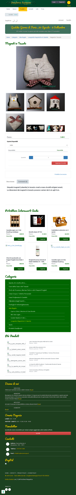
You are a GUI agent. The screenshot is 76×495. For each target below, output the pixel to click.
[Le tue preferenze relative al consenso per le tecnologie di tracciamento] (3, 492)
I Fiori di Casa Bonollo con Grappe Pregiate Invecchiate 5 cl (14, 259)
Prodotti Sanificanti (15, 328)
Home (8, 9)
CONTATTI (13, 473)
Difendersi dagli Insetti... (17, 301)
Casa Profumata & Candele (18, 297)
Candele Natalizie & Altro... (19, 318)
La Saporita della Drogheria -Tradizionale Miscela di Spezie (45, 364)
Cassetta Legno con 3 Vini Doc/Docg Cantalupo (13, 231)
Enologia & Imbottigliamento (19, 304)
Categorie (14, 37)
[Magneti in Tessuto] (38, 68)
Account (60, 20)
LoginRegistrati (58, 2)
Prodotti (22, 9)
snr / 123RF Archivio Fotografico (23, 479)
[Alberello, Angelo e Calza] (55, 128)
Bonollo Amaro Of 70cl (35, 232)
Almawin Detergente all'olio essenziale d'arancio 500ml (44, 358)
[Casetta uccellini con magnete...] (35, 102)
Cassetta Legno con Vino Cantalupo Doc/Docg (59, 260)
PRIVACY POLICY (21, 473)
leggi (31, 389)
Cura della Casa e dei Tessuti (18, 286)
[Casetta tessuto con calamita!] (55, 102)
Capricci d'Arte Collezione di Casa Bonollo (23, 311)
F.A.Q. (42, 9)
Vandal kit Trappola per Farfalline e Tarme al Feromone (44, 353)
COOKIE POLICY (32, 473)
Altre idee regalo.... (16, 315)
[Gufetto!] (15, 102)
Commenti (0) (22, 181)
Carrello (68, 20)
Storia (14, 9)
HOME (7, 473)
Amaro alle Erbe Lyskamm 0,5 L (37, 347)
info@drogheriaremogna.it (21, 453)
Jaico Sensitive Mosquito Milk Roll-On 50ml (40, 341)
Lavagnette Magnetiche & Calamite (38, 37)
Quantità (23, 157)
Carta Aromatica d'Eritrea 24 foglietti (39, 370)
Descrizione (10, 181)
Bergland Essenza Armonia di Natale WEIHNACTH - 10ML (37, 260)
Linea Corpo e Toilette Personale (20, 294)
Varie (10, 325)
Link (37, 9)
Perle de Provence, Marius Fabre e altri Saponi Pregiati (28, 290)
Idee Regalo (22, 37)
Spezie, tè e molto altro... (18, 283)
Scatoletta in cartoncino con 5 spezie (60, 231)
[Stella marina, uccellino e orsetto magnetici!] (35, 128)
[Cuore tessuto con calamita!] (15, 122)
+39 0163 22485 (20, 448)
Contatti (31, 9)
